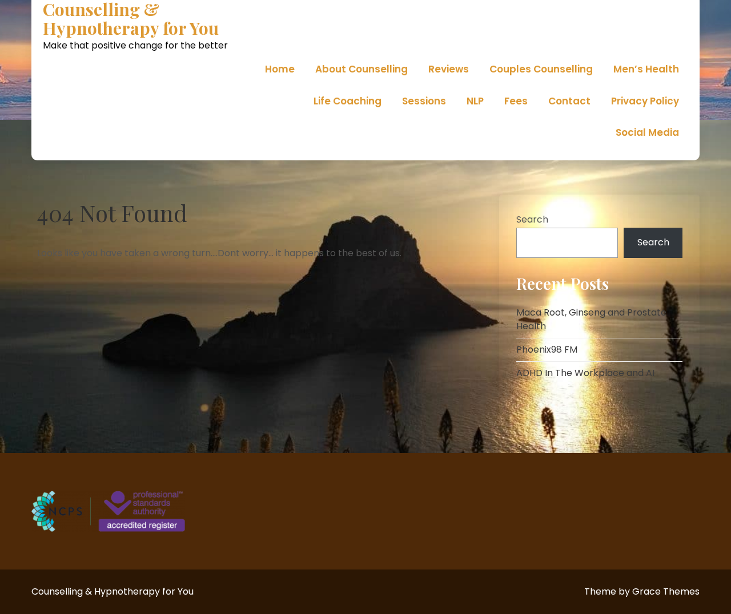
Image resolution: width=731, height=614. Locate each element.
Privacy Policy (645, 101)
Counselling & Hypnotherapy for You (131, 19)
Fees (516, 101)
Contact (569, 101)
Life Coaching (347, 101)
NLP (475, 101)
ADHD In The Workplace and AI (585, 372)
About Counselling (361, 69)
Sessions (424, 101)
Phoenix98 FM (546, 349)
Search (532, 219)
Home (280, 69)
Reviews (448, 69)
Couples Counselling (541, 69)
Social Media (647, 132)
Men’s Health (646, 69)
